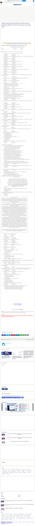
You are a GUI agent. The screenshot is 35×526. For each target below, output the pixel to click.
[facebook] (34, 2)
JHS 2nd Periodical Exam (5, 332)
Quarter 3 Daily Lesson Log (4, 518)
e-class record (10, 519)
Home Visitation (28, 469)
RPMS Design (10, 518)
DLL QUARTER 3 (13, 469)
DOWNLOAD (19, 304)
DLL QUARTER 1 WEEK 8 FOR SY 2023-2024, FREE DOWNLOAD (19, 441)
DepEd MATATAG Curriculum (20, 515)
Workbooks (29, 472)
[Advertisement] (17, 13)
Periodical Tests (11, 332)
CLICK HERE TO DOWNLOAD (17, 303)
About (7, 2)
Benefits (7, 469)
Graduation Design (18, 469)
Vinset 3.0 (32, 518)
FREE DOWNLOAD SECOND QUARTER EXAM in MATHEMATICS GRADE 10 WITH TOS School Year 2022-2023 (17, 357)
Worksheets (6, 519)
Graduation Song (23, 469)
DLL (7, 515)
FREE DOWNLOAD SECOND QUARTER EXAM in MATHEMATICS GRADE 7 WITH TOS (28, 357)
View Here (24, 0)
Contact (10, 2)
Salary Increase (19, 472)
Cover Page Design (3, 515)
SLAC (16, 518)
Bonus (9, 469)
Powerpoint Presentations (5, 472)
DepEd (14, 515)
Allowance (3, 469)
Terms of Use (19, 495)
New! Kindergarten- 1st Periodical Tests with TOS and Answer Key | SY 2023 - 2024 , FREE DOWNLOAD (19, 438)
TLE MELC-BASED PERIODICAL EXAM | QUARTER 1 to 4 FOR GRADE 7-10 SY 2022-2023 (6, 357)
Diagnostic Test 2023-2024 (27, 515)
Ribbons (16, 472)
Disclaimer (2, 495)
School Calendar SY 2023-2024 (21, 518)
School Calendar (24, 472)
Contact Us (19, 496)
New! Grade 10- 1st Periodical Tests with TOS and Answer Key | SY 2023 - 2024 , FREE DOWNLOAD (19, 434)
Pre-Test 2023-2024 (11, 472)
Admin (3, 28)
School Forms (28, 518)
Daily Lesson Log (11, 515)
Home (3, 2)
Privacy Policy (2, 496)
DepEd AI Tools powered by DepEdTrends (17, 411)
